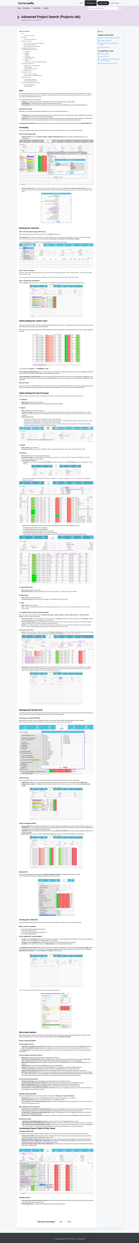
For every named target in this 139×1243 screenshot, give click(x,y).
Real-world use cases (29, 35)
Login (112, 3)
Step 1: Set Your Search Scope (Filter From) (34, 43)
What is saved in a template (30, 74)
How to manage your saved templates (33, 75)
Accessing (24, 37)
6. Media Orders (28, 59)
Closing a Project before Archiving (108, 63)
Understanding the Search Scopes (30, 49)
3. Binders (26, 54)
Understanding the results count (29, 48)
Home (81, 3)
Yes (70, 1222)
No (62, 1222)
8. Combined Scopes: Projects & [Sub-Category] (35, 61)
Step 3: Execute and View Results (31, 46)
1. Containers (27, 51)
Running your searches (27, 41)
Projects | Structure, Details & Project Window (109, 43)
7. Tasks (26, 60)
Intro (23, 33)
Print (101, 31)
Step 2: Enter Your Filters (29, 44)
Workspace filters (28, 86)
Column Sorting (27, 67)
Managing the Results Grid (28, 63)
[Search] (119, 8)
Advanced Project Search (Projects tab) (110, 37)
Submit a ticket (103, 3)
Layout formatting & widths (30, 68)
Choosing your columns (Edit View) (32, 65)
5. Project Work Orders (29, 57)
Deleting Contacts (104, 53)
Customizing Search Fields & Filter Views (31, 82)
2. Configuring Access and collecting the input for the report (110, 59)
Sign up (117, 3)
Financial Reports (35, 1089)
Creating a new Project (105, 40)
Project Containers (104, 47)
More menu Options (26, 77)
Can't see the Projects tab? (30, 39)
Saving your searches (27, 72)
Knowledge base (90, 3)
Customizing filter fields (29, 84)
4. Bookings (27, 56)
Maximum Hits (27, 70)
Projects (46, 8)
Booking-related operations (30, 81)
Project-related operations (30, 79)
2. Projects (26, 53)
